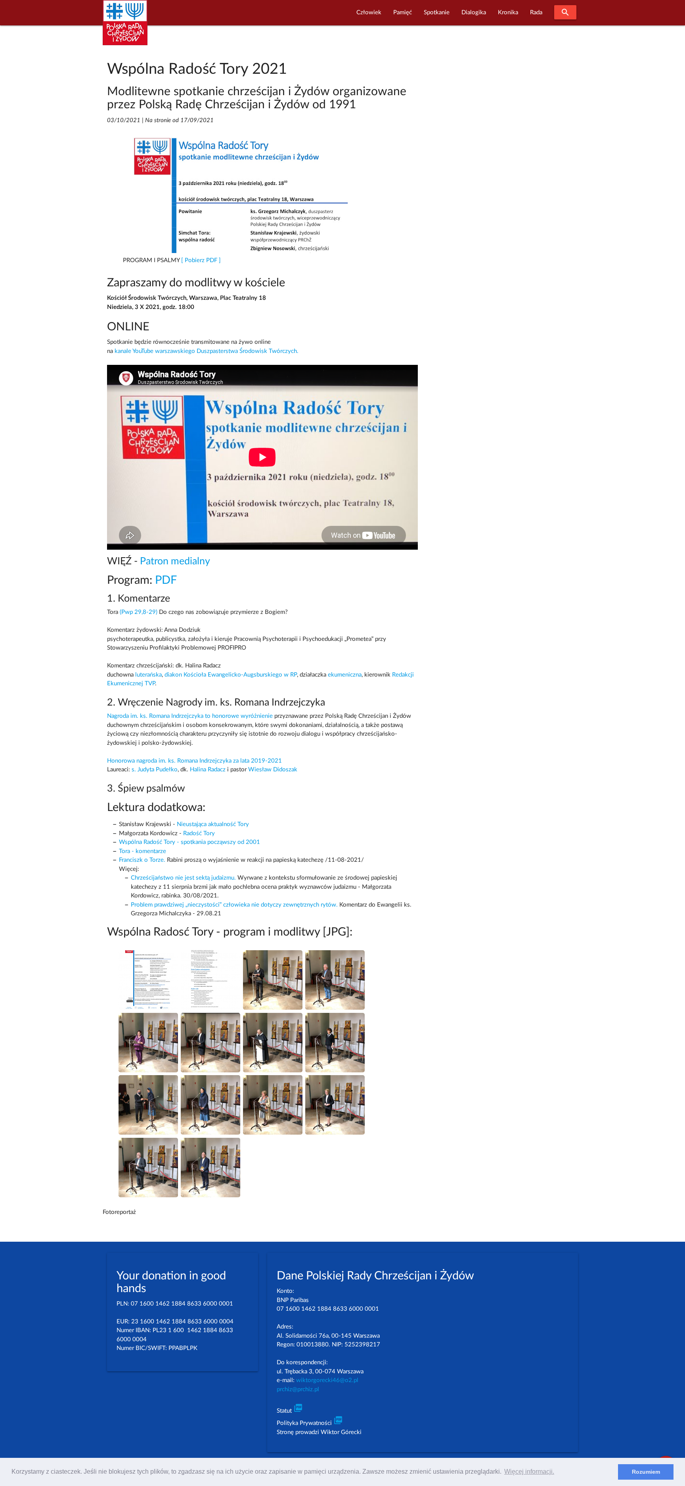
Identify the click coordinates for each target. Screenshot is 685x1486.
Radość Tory (199, 833)
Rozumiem (646, 1472)
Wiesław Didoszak (272, 770)
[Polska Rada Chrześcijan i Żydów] (125, 27)
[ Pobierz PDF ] (201, 260)
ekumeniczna (345, 675)
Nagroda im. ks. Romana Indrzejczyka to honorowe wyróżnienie (190, 716)
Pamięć (402, 12)
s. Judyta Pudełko (155, 770)
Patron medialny (175, 561)
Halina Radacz (208, 770)
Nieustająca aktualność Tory (213, 824)
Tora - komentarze (142, 851)
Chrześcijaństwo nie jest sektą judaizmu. (183, 878)
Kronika (508, 12)
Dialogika (473, 12)
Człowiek (368, 12)
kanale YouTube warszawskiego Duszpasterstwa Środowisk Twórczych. (206, 351)
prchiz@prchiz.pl (298, 1389)
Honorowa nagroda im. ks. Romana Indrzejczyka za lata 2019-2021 (194, 761)
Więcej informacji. (529, 1471)
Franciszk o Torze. (142, 860)
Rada (536, 12)
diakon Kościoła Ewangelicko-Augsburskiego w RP (231, 675)
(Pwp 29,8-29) (138, 612)
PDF (166, 580)
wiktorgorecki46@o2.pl (327, 1380)
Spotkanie (437, 12)
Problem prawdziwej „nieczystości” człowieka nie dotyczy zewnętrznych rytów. (234, 905)
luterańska (148, 675)
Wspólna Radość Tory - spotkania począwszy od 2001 (189, 842)
